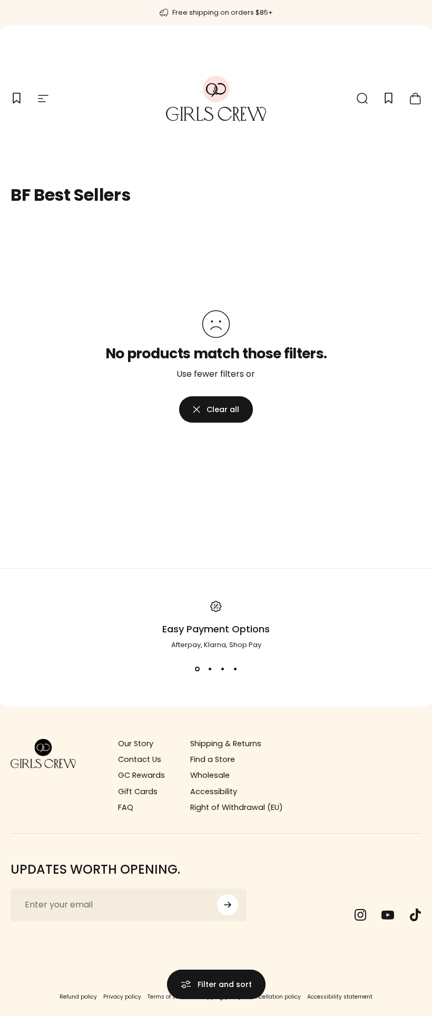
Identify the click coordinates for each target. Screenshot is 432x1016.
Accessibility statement (339, 997)
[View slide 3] (222, 669)
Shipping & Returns (225, 743)
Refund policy (78, 997)
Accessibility (213, 791)
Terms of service (170, 997)
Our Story (135, 743)
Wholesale (210, 775)
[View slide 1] (197, 669)
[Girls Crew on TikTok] (415, 914)
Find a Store (212, 759)
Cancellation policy (274, 997)
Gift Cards (138, 791)
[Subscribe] (227, 904)
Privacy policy (122, 997)
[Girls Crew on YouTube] (387, 914)
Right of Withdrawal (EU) (236, 807)
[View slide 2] (209, 669)
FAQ (125, 807)
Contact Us (139, 759)
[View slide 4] (235, 669)
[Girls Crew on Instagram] (360, 914)
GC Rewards (141, 775)
